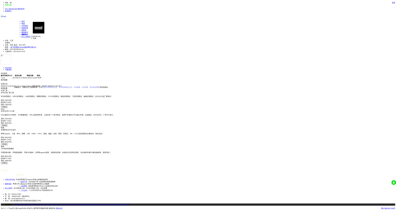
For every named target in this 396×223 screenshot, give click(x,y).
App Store (8, 67)
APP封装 (57, 204)
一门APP (24, 190)
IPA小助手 (8, 188)
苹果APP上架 (98, 204)
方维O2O (33, 47)
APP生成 (51, 204)
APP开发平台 (18, 204)
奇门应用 (13, 47)
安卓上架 (37, 204)
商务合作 (59, 208)
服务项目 (8, 184)
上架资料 (24, 186)
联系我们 (8, 11)
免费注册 (8, 5)
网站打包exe (117, 204)
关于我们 (4, 170)
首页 (23, 21)
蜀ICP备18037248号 (388, 208)
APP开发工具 (66, 204)
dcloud (22, 47)
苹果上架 (126, 204)
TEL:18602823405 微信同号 (15, 9)
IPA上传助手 (26, 37)
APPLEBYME (10, 179)
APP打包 (44, 204)
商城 (23, 23)
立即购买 (4, 107)
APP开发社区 (28, 204)
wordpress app (108, 204)
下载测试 (8, 69)
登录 (393, 3)
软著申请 (24, 28)
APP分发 (74, 204)
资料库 (23, 30)
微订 (18, 47)
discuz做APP (82, 204)
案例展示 (24, 32)
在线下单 (24, 182)
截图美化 (24, 34)
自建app (90, 204)
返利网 (27, 47)
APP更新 (24, 26)
